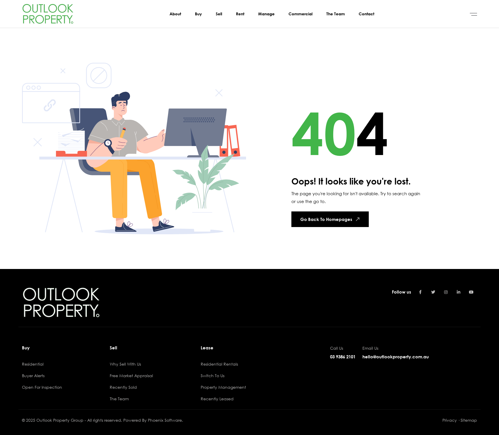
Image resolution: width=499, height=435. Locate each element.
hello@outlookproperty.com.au (395, 356)
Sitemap (469, 420)
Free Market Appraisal (131, 375)
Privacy (449, 420)
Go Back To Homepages (326, 219)
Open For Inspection (42, 387)
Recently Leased (217, 398)
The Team (119, 398)
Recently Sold (123, 387)
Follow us (401, 291)
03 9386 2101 (342, 356)
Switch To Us (212, 375)
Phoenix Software (165, 420)
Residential (33, 364)
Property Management (223, 387)
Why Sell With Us (125, 364)
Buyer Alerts (33, 375)
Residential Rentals (219, 364)
